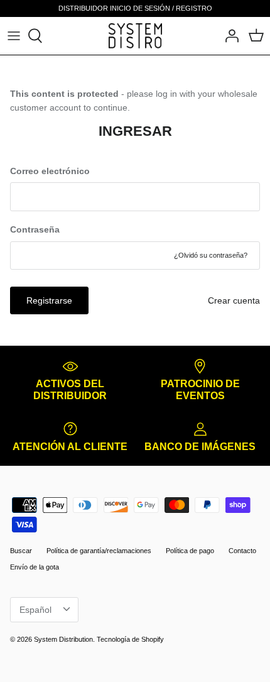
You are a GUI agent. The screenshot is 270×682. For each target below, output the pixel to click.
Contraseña (35, 229)
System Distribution (63, 639)
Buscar (21, 550)
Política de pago (190, 550)
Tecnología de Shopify (130, 639)
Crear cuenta (234, 300)
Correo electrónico (50, 171)
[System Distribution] (135, 35)
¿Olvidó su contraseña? (210, 255)
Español (35, 610)
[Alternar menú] (14, 36)
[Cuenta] (228, 36)
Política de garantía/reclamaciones (98, 550)
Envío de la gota (34, 567)
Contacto (242, 550)
